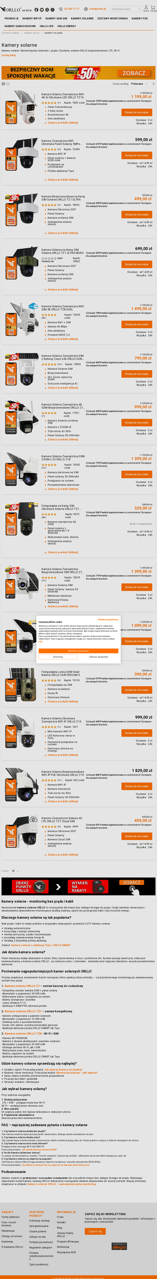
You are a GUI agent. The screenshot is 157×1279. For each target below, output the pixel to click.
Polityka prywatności (108, 619)
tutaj (40, 641)
